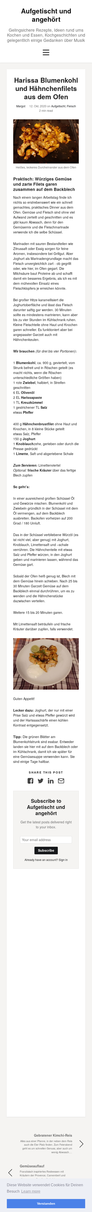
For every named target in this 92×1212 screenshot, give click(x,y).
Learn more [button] (30, 1191)
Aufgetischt (58, 106)
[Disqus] (46, 928)
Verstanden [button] (46, 1203)
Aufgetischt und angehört (46, 15)
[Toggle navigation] (46, 52)
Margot (20, 106)
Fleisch (71, 106)
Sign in (63, 860)
